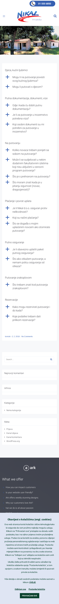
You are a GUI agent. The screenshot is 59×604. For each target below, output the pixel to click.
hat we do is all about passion (19, 508)
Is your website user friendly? (19, 492)
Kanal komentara (14, 437)
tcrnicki (8, 337)
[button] (29, 79)
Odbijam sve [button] (20, 589)
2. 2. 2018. (16, 337)
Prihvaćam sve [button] (29, 596)
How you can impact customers (21, 487)
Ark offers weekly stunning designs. (22, 497)
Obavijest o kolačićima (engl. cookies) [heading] (29, 519)
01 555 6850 (44, 3)
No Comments (27, 337)
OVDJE (32, 582)
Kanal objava (12, 433)
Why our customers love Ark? (19, 503)
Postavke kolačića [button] (37, 589)
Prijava (9, 429)
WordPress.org (13, 441)
